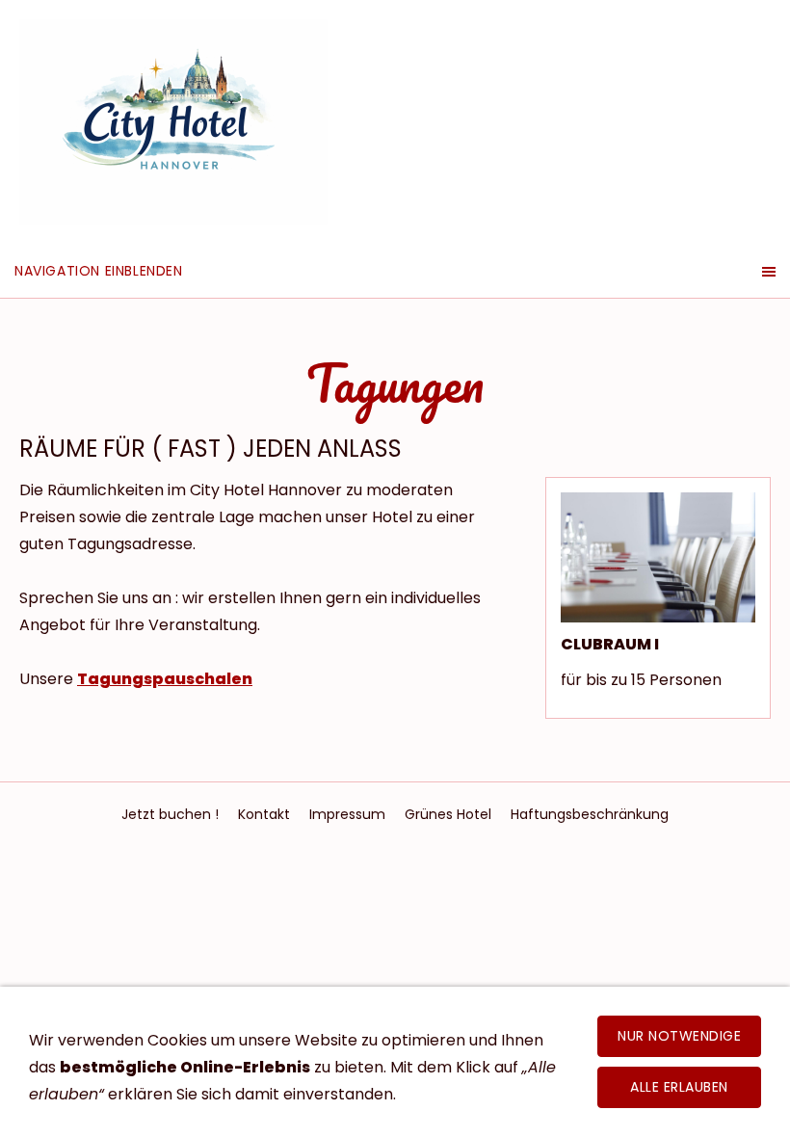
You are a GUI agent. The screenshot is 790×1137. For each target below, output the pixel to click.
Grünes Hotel (448, 814)
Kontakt (264, 814)
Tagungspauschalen (164, 679)
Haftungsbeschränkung (590, 814)
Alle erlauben (679, 1087)
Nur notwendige (679, 1035)
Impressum (347, 814)
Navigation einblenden (98, 270)
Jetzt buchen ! (170, 814)
